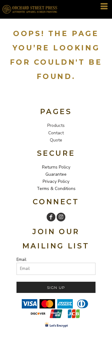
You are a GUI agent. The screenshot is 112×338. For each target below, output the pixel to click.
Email (21, 259)
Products (56, 125)
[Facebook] (51, 217)
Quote (56, 140)
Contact (56, 133)
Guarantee (56, 174)
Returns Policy (56, 167)
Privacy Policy (56, 181)
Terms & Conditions (56, 189)
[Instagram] (61, 217)
